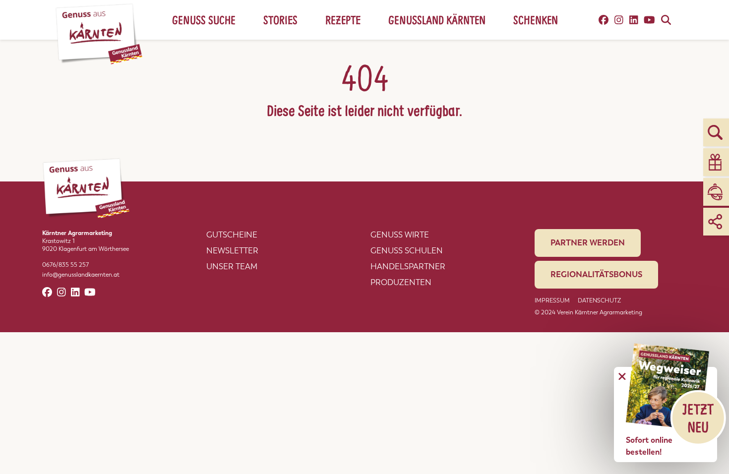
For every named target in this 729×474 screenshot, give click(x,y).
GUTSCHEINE (231, 234)
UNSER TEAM (231, 266)
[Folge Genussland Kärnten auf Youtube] (649, 20)
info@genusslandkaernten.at (81, 274)
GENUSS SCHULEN (406, 250)
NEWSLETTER (232, 250)
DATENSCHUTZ (599, 300)
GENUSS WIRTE (399, 234)
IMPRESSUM (552, 300)
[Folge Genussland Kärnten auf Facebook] (603, 20)
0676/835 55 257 (65, 264)
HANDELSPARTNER (407, 266)
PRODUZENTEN (400, 282)
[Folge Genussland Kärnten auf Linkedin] (633, 20)
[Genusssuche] (666, 20)
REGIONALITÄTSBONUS (596, 274)
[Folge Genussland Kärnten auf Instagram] (618, 20)
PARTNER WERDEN (587, 242)
